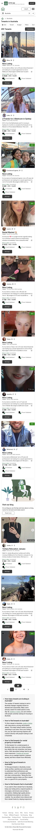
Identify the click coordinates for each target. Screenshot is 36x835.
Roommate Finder (13, 819)
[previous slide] (4, 155)
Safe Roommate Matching (25, 822)
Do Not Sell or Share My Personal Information (18, 827)
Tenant (12, 25)
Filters (27, 25)
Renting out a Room (28, 817)
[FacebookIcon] (12, 808)
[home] (3, 18)
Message (7, 83)
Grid (5, 25)
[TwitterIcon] (15, 808)
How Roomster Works (18, 824)
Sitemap (10, 813)
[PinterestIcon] (20, 808)
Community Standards (9, 822)
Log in (26, 9)
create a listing (27, 723)
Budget (19, 25)
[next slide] (31, 155)
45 (24, 689)
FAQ (21, 813)
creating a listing (15, 712)
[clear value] (29, 13)
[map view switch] (18, 685)
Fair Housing (24, 815)
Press (6, 815)
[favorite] (3, 35)
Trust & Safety (24, 819)
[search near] (3, 13)
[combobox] (16, 13)
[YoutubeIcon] (18, 808)
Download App (6, 817)
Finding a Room (16, 817)
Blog (30, 815)
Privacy (31, 813)
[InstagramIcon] (23, 808)
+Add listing (30, 29)
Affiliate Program (14, 815)
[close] (2, 3)
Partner (4, 813)
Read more (8, 513)
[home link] (3, 9)
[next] (33, 13)
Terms (17, 813)
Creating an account (22, 753)
